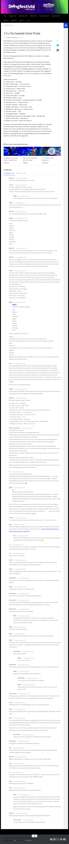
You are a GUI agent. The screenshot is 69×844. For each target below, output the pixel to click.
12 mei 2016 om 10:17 (20, 202)
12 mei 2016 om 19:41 (20, 517)
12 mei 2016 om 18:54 (17, 471)
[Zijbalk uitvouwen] (66, 25)
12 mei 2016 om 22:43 (27, 734)
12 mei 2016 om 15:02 (20, 389)
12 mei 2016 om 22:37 (19, 702)
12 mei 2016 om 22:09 (23, 615)
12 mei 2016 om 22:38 (19, 718)
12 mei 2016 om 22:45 (18, 748)
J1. (12, 490)
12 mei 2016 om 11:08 (20, 218)
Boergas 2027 (12, 16)
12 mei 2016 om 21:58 (20, 587)
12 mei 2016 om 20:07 (22, 535)
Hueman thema (28, 840)
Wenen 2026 (33, 16)
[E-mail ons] (51, 839)
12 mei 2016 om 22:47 (18, 763)
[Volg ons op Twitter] (61, 839)
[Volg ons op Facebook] (54, 839)
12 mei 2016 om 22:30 (32, 678)
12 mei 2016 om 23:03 (21, 813)
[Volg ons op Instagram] (57, 839)
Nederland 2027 (23, 16)
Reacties (10, 173)
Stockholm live (8, 25)
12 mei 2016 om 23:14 (28, 820)
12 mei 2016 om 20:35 (18, 553)
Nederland (14, 20)
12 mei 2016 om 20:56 (20, 560)
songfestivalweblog (12, 37)
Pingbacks (21, 173)
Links (28, 20)
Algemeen (6, 20)
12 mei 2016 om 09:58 (20, 185)
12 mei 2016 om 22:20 (24, 671)
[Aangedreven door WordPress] (14, 840)
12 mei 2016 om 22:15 (20, 640)
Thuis (5, 16)
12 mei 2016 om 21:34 (23, 578)
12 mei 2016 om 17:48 (27, 428)
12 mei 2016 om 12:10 (21, 248)
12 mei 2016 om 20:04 (19, 524)
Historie (21, 20)
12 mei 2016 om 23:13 (23, 794)
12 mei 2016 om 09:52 (21, 178)
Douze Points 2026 (44, 16)
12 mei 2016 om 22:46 (21, 756)
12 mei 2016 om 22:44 (23, 741)
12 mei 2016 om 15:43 (21, 398)
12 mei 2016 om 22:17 (28, 658)
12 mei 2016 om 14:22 (19, 363)
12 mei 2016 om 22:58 (19, 788)
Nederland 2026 (56, 16)
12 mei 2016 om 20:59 (20, 569)
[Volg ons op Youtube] (64, 839)
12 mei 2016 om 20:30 (17, 544)
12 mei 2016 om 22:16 (27, 651)
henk (10, 524)
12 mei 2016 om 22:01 (23, 600)
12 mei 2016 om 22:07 (19, 633)
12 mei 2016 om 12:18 (21, 257)
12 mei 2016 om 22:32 (24, 693)
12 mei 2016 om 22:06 (23, 609)
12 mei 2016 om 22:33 (28, 684)
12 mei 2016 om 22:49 (17, 772)
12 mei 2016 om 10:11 (24, 196)
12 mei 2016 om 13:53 (20, 270)
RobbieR (14, 304)
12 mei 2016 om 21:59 (23, 593)
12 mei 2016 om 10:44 (21, 211)
